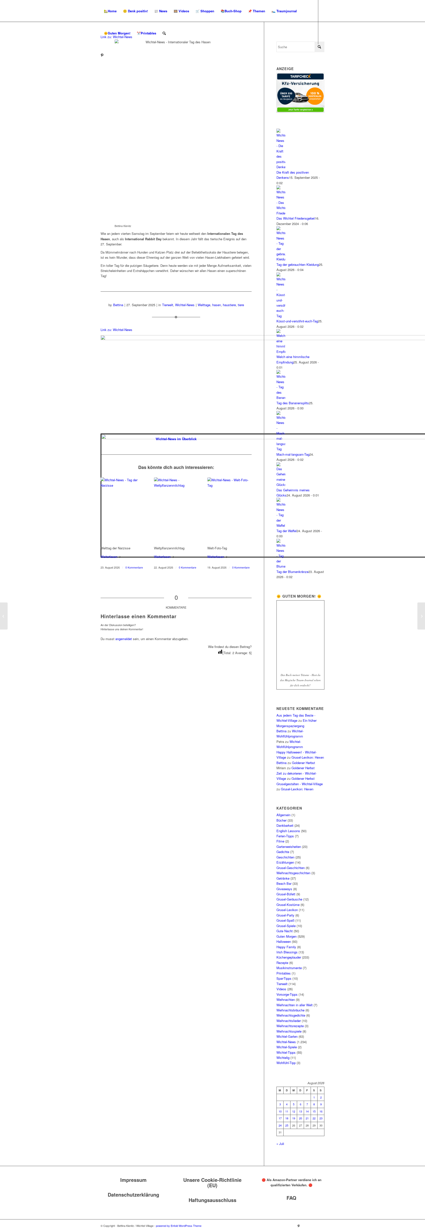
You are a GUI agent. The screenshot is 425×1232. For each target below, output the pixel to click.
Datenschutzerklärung (133, 1194)
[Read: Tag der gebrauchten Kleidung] (280, 259)
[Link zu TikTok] (117, 55)
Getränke (282, 878)
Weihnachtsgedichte (290, 1015)
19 (293, 1118)
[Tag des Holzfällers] (4, 616)
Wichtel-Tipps (286, 1052)
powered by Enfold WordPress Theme (178, 1226)
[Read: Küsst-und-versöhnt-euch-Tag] (280, 316)
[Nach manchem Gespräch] (421, 616)
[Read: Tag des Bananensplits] (280, 397)
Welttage (204, 304)
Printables (283, 973)
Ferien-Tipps (285, 836)
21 (307, 1118)
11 (286, 1111)
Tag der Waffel (286, 530)
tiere (241, 304)
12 (293, 1111)
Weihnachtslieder (288, 1020)
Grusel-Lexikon (287, 909)
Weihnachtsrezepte (290, 1025)
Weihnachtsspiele (289, 1031)
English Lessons (288, 830)
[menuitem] (110, 11)
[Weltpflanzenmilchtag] (176, 510)
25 (286, 1125)
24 (280, 1125)
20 (300, 1118)
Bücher (281, 820)
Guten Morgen (286, 936)
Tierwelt (167, 304)
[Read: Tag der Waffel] (280, 525)
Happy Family (286, 947)
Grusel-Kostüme (288, 904)
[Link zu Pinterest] (102, 55)
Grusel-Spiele (286, 925)
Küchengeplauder (288, 957)
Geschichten (285, 857)
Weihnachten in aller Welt (294, 1005)
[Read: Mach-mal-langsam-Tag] (280, 449)
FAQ (291, 1197)
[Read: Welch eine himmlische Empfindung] (280, 351)
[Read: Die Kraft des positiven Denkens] (280, 167)
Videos (281, 989)
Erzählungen (285, 862)
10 (280, 1111)
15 (314, 1111)
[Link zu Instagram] (109, 55)
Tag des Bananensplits (292, 403)
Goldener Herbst (303, 762)
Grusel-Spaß (285, 920)
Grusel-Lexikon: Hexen (307, 757)
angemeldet (123, 638)
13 (300, 1111)
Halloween (283, 941)
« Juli (280, 1143)
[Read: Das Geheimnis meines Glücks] (280, 484)
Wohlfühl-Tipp (286, 1062)
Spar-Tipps (283, 978)
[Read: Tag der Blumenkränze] (280, 566)
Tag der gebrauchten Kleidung (297, 264)
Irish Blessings (287, 952)
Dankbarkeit (284, 825)
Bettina (118, 304)
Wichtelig (282, 1057)
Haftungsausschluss (212, 1199)
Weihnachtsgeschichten (293, 873)
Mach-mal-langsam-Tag (292, 454)
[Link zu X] (124, 55)
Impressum (133, 1179)
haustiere (229, 304)
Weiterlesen (109, 556)
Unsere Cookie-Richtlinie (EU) (212, 1182)
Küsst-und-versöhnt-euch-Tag (297, 321)
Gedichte (282, 851)
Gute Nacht (284, 931)
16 (320, 1111)
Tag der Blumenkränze (292, 571)
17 (280, 1118)
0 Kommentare (134, 567)
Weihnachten (285, 999)
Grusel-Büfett (285, 894)
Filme (280, 841)
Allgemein (283, 814)
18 (286, 1118)
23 (320, 1118)
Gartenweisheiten (288, 846)
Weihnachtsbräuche (290, 1010)
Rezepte (282, 962)
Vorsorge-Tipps (287, 994)
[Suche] (164, 33)
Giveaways (284, 888)
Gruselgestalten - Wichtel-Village (299, 783)
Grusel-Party (285, 915)
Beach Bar (283, 883)
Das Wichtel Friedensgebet (295, 218)
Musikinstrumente (289, 967)
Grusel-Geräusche (289, 899)
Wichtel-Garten (287, 1036)
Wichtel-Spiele (286, 1047)
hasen (216, 304)
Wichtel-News (185, 304)
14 (307, 1111)
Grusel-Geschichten (290, 867)
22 (314, 1118)
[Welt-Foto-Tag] (229, 510)
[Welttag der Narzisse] (123, 510)
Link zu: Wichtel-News (116, 329)
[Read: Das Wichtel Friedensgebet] (280, 213)
